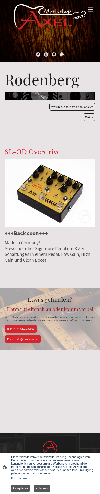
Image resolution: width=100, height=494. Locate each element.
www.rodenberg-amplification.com (72, 106)
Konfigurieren (19, 478)
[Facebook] (38, 54)
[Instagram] (46, 54)
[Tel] (62, 54)
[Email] (54, 54)
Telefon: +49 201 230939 (21, 328)
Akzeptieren (20, 488)
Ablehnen (42, 488)
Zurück (89, 117)
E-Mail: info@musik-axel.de (23, 339)
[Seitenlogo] (50, 19)
